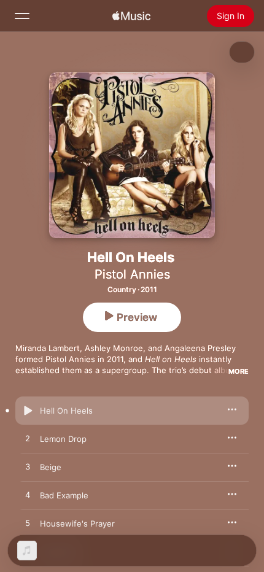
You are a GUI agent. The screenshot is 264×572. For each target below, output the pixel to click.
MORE (238, 371)
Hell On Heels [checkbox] (66, 410)
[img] (131, 15)
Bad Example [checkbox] (64, 495)
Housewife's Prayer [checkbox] (77, 523)
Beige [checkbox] (50, 467)
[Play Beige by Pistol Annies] (27, 467)
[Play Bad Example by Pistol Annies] (27, 495)
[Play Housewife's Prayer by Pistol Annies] (27, 523)
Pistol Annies (132, 274)
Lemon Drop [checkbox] (63, 439)
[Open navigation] (22, 15)
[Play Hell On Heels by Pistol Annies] (27, 410)
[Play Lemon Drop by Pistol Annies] (27, 438)
